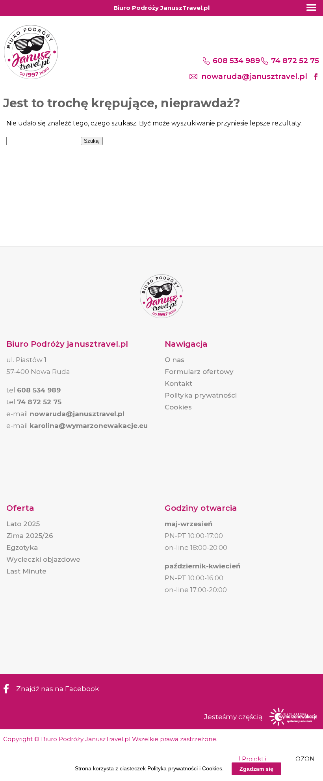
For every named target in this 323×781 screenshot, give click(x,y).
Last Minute (26, 571)
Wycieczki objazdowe (43, 559)
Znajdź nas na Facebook (57, 689)
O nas (174, 360)
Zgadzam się (256, 769)
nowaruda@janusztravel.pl (254, 76)
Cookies (178, 407)
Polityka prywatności (201, 395)
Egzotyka (22, 547)
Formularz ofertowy (199, 372)
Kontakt (178, 383)
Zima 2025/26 (29, 536)
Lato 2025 (23, 524)
